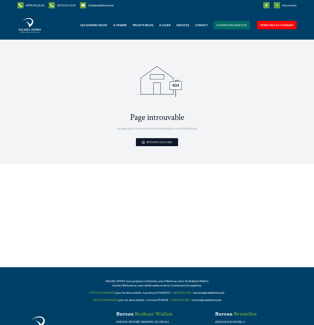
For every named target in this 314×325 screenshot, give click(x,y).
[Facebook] (266, 5)
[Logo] (40, 25)
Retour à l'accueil (159, 142)
